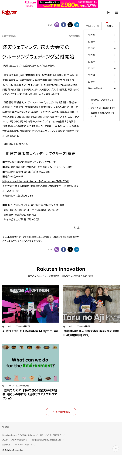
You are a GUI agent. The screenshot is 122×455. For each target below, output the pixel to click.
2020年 (91, 75)
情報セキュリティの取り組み (50, 435)
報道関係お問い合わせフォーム (102, 114)
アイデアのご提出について (24, 444)
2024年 (91, 48)
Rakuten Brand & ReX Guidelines (18, 435)
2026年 (91, 35)
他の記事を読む (62, 412)
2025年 (91, 42)
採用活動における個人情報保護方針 (46, 440)
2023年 (91, 55)
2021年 (91, 68)
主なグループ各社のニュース (103, 101)
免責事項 (6, 444)
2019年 (91, 82)
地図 (7, 427)
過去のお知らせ (95, 88)
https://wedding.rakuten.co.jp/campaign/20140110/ (35, 181)
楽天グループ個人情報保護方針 (14, 440)
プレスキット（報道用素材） (103, 108)
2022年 (91, 62)
